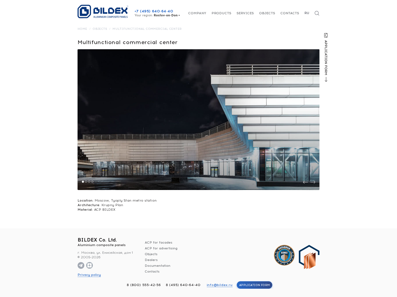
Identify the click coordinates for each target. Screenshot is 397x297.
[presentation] (305, 182)
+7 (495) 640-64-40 (153, 11)
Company (197, 13)
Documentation (157, 266)
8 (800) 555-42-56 (144, 285)
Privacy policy (89, 275)
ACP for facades (158, 242)
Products (221, 13)
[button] (83, 182)
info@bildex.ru (220, 285)
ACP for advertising (161, 248)
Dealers (151, 260)
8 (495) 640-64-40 (183, 285)
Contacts (289, 13)
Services (245, 13)
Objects (267, 13)
